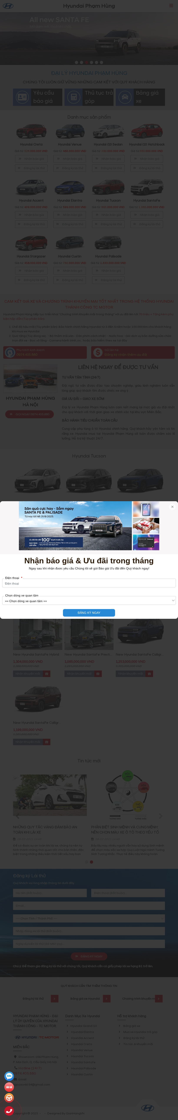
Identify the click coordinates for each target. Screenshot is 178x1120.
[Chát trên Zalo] (9, 1076)
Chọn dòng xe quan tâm (21, 595)
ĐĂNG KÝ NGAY (89, 612)
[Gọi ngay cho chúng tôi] (9, 1111)
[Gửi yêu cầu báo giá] (9, 1087)
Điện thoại (13, 577)
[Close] (172, 507)
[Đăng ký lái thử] (9, 1098)
